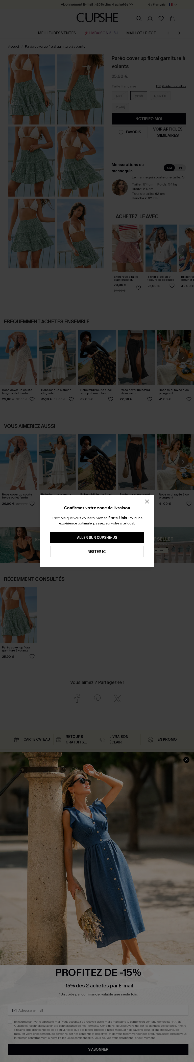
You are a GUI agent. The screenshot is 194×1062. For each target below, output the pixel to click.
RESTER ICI (97, 551)
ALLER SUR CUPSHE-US (97, 537)
